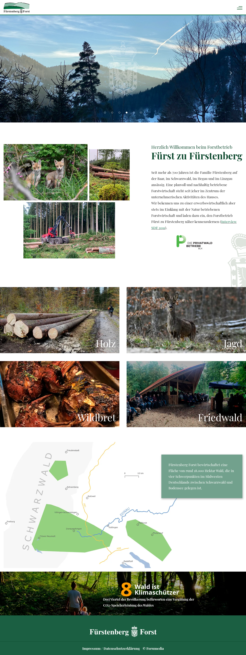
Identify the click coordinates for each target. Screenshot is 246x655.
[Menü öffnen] (239, 8)
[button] (105, 112)
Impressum (91, 648)
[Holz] (59, 320)
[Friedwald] (186, 394)
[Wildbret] (59, 394)
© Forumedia (153, 648)
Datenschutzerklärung (122, 648)
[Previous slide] (15, 72)
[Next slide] (230, 72)
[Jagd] (186, 320)
